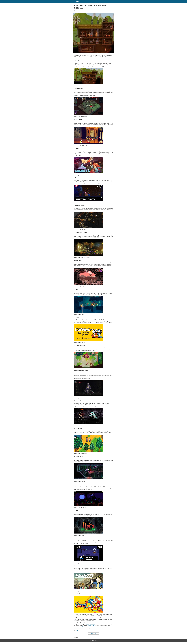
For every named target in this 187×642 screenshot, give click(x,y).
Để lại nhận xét (93, 633)
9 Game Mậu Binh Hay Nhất (90, 624)
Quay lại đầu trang (110, 637)
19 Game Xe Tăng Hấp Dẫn (91, 625)
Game (78, 630)
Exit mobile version (93, 640)
